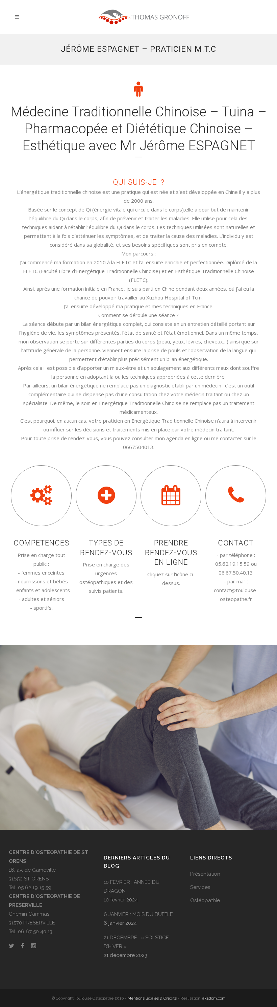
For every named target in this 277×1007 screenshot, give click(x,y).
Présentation (205, 874)
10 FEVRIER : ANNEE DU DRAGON (131, 886)
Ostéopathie (205, 900)
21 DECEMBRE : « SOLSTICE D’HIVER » (136, 942)
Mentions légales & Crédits (152, 998)
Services (200, 887)
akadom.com (214, 998)
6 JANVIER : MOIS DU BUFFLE (138, 914)
